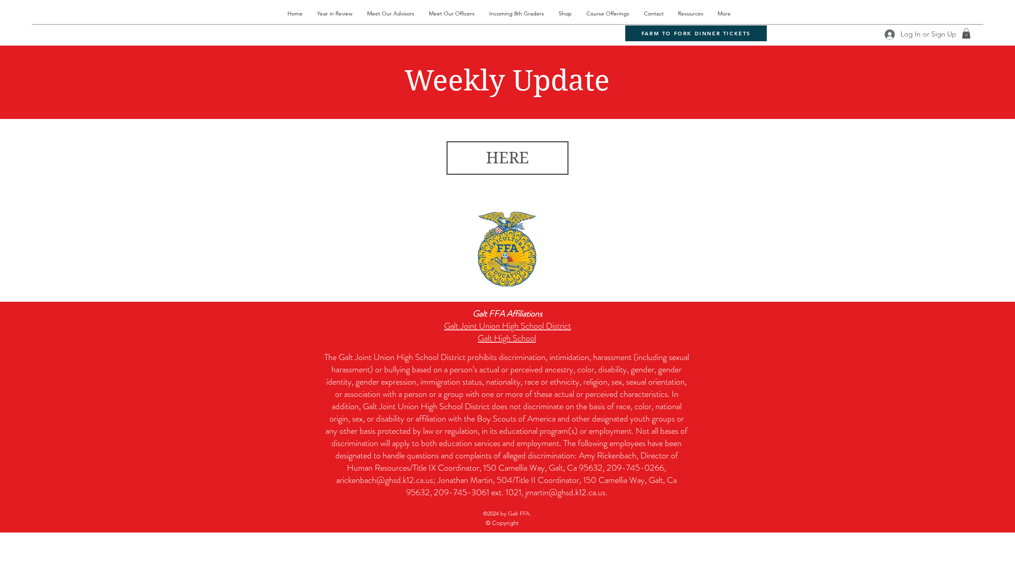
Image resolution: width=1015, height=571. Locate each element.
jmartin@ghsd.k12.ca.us (565, 492)
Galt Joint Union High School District (507, 326)
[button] (966, 33)
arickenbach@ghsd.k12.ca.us (384, 480)
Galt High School (507, 338)
